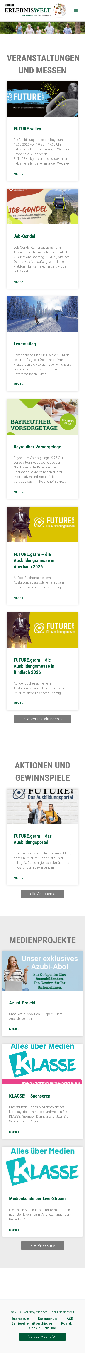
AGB (70, 1319)
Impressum (20, 1319)
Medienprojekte (42, 940)
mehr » (19, 174)
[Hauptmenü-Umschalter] (75, 10)
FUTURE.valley (27, 128)
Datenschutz (48, 1319)
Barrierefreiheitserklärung (32, 1323)
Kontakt (67, 1323)
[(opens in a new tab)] (42, 806)
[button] (42, 1337)
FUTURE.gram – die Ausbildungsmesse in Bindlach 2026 (34, 666)
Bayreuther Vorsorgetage (37, 446)
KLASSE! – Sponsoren (29, 1096)
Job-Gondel (24, 236)
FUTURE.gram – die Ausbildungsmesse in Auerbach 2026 (34, 560)
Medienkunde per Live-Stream (37, 1198)
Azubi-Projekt (22, 1003)
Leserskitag (25, 343)
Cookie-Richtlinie (42, 1328)
